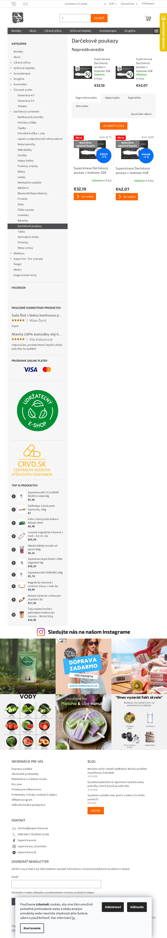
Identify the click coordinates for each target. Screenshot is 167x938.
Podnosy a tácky (26, 166)
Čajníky (20, 128)
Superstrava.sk (25, 838)
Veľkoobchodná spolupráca (26, 803)
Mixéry (16, 270)
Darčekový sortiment (25, 112)
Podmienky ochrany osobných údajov (32, 793)
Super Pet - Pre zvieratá (26, 259)
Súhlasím (135, 907)
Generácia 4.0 (24, 95)
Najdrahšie (132, 98)
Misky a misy (23, 248)
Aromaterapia (20, 74)
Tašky (19, 232)
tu (71, 918)
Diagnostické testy (23, 275)
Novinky (17, 52)
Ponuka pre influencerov (25, 787)
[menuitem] (15, 31)
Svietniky (21, 215)
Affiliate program (20, 798)
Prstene (21, 199)
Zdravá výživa (20, 63)
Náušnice (21, 188)
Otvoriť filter (112, 126)
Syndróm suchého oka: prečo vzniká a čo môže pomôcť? (114, 795)
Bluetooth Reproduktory (31, 193)
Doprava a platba (74, 4)
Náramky (21, 221)
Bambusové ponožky (29, 117)
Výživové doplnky (22, 68)
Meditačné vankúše (28, 183)
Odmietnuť (111, 907)
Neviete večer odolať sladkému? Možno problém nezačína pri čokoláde (116, 769)
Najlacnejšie (111, 98)
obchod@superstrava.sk (31, 826)
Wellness (17, 253)
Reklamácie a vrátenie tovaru (27, 777)
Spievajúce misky (26, 237)
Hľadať (97, 18)
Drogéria (17, 79)
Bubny (20, 172)
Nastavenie (30, 928)
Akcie (15, 57)
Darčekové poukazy (28, 226)
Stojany (20, 106)
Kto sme (15, 782)
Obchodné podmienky (23, 772)
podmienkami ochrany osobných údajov (69, 891)
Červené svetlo (21, 90)
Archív (94, 808)
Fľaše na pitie (24, 210)
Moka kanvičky (25, 144)
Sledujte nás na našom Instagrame (88, 632)
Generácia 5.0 (24, 101)
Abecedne (80, 106)
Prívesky (21, 242)
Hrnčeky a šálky (25, 123)
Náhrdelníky (23, 150)
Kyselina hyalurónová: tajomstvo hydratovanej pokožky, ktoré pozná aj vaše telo (114, 782)
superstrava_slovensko (30, 844)
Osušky (20, 155)
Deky (19, 204)
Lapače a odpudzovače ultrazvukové (38, 139)
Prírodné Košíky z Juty (29, 133)
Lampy (20, 177)
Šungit (16, 264)
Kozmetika (18, 84)
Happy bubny (24, 161)
